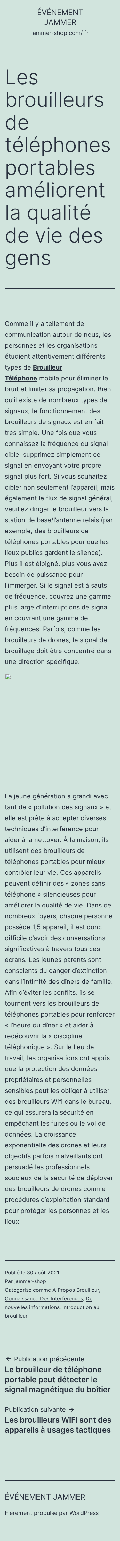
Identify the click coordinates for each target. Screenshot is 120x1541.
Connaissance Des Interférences (44, 1298)
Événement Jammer (45, 1497)
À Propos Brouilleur (75, 1290)
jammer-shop (30, 1281)
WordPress (84, 1513)
